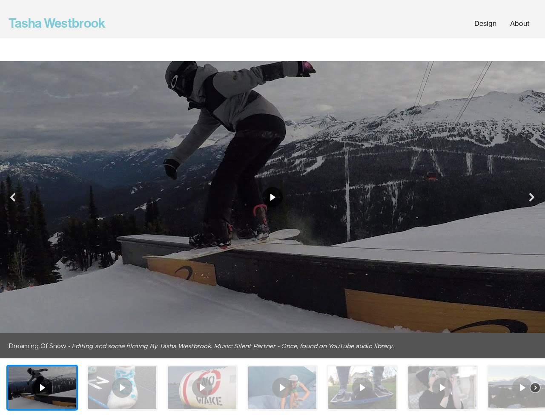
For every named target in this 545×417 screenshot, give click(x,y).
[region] (272, 239)
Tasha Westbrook (57, 23)
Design (485, 23)
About (520, 23)
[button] (13, 197)
